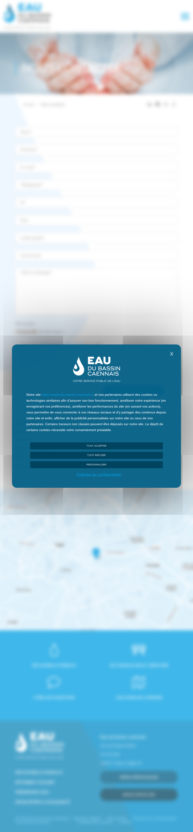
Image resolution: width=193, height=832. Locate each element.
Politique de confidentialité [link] (99, 474)
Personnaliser (96, 464)
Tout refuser (96, 455)
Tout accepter (96, 445)
